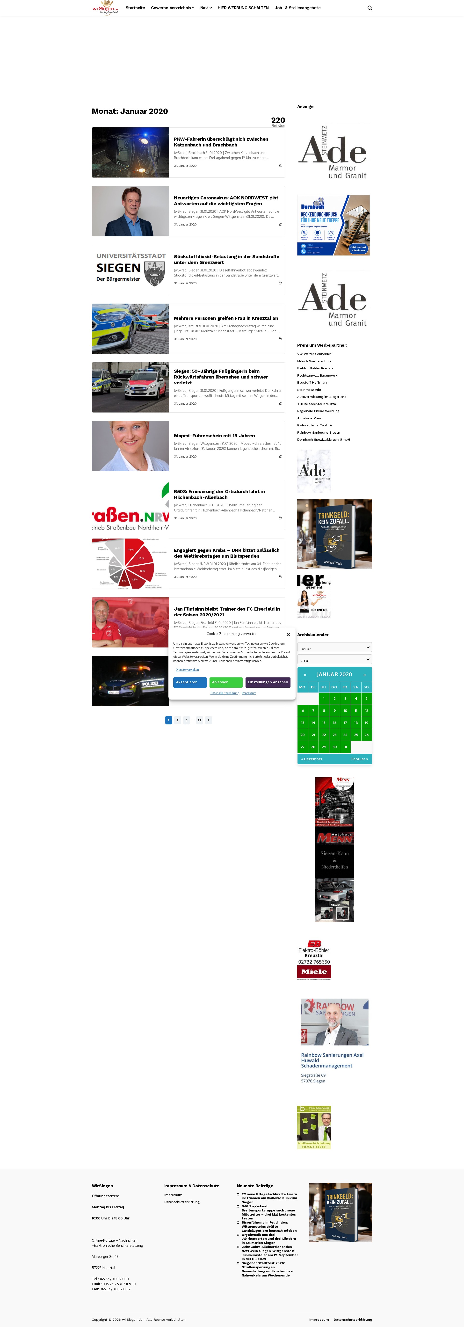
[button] (288, 634)
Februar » (359, 759)
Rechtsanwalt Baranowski (317, 375)
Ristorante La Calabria (315, 425)
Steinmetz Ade (309, 390)
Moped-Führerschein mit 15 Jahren (214, 435)
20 (303, 734)
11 (356, 710)
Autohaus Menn (309, 418)
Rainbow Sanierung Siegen (318, 432)
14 (313, 722)
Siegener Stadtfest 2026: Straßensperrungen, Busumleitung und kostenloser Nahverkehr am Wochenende (268, 1269)
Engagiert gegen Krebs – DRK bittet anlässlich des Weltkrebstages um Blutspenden (227, 553)
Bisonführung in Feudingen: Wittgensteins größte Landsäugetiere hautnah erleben (269, 1226)
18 (356, 722)
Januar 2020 (334, 674)
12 (366, 710)
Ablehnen (220, 682)
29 (324, 746)
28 (313, 746)
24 (345, 734)
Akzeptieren (186, 682)
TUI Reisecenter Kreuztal (317, 404)
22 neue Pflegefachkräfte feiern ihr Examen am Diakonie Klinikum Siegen (269, 1198)
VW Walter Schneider (314, 354)
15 (324, 722)
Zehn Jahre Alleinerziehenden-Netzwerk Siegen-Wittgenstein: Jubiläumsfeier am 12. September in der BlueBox (270, 1253)
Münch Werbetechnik (314, 361)
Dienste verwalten (187, 669)
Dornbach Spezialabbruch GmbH (323, 439)
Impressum (249, 693)
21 (313, 734)
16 (334, 722)
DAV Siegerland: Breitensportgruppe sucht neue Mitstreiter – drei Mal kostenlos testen (269, 1212)
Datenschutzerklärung (224, 693)
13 (302, 722)
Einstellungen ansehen (268, 682)
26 (367, 734)
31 (345, 746)
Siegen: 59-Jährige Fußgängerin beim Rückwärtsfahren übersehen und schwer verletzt (221, 377)
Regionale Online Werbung (318, 411)
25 (356, 734)
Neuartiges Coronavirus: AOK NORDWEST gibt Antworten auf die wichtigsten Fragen (226, 200)
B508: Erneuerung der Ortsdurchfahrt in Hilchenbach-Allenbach (219, 494)
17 (345, 722)
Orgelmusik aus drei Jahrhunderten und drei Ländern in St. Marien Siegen (269, 1239)
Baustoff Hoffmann (312, 382)
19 (366, 722)
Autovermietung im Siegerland (321, 397)
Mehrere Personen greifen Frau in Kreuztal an (226, 318)
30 (335, 746)
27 (303, 746)
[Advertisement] (232, 61)
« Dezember (311, 759)
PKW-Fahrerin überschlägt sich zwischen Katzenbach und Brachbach (221, 142)
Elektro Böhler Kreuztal (315, 368)
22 (200, 720)
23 (334, 734)
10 (345, 710)
